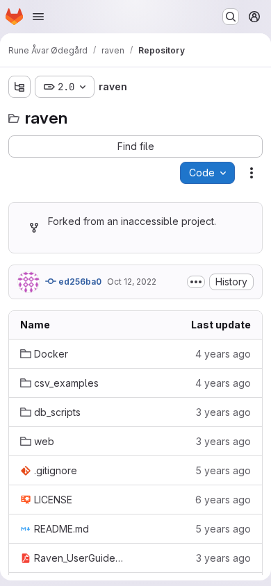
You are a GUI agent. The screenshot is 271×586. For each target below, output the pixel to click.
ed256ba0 (78, 281)
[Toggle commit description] (196, 282)
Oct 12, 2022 (131, 281)
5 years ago (223, 470)
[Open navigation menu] (38, 17)
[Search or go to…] (230, 16)
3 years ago (223, 412)
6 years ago (223, 499)
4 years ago (223, 354)
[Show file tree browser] (19, 87)
